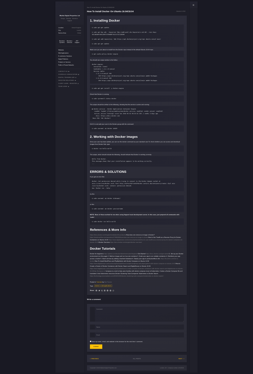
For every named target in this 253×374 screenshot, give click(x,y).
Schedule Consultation (68, 74)
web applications (106, 286)
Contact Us (63, 71)
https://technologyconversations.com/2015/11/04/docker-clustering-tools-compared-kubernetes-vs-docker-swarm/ (126, 276)
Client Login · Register (67, 83)
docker (97, 286)
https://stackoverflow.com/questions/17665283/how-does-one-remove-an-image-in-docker (119, 237)
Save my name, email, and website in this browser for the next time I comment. (117, 341)
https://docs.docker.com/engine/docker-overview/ (126, 242)
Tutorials (99, 282)
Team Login (63, 86)
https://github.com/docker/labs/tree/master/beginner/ (121, 253)
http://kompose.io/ (99, 271)
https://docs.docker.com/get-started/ (157, 253)
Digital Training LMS (66, 77)
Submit (96, 346)
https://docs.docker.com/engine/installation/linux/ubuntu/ (108, 235)
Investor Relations (66, 80)
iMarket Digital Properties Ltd (69, 15)
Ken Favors (108, 282)
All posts (137, 358)
